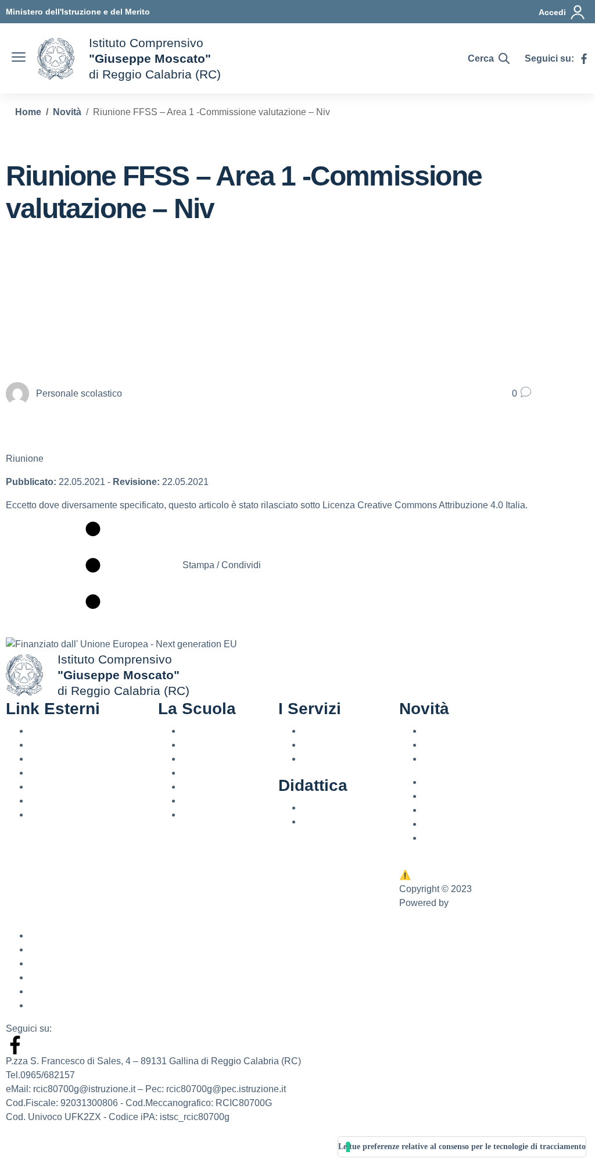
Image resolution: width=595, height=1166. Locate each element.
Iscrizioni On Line (65, 786)
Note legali (51, 1005)
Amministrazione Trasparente (482, 782)
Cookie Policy (58, 991)
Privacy (437, 838)
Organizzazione (213, 800)
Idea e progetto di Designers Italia (75, 1149)
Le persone (204, 759)
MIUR (41, 731)
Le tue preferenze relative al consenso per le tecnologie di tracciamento (462, 1146)
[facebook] (584, 59)
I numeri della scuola (224, 773)
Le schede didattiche (344, 821)
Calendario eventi (459, 759)
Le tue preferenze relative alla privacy (476, 861)
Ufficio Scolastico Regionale (87, 745)
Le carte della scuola (224, 786)
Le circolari (445, 745)
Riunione (25, 458)
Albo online (445, 796)
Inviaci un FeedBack (448, 875)
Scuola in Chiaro (63, 773)
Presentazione (211, 731)
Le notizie (442, 731)
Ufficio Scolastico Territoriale (87, 759)
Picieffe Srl (473, 903)
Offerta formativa (335, 807)
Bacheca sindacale (461, 810)
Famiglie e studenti (341, 745)
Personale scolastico (345, 731)
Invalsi (42, 800)
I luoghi (196, 745)
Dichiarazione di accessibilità (89, 963)
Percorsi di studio (337, 759)
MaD (432, 824)
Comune (46, 814)
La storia (199, 814)
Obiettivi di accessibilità (77, 977)
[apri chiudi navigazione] (19, 59)
